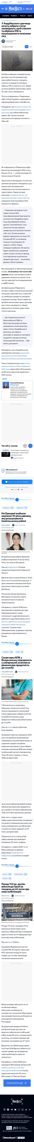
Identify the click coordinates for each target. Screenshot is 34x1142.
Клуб (30, 8)
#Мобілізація (19, 874)
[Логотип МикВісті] (15, 9)
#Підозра (6, 652)
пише (10, 727)
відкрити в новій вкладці (7, 530)
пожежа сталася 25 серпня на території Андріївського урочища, (16, 110)
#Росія (5, 874)
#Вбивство (20, 507)
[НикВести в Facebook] (8, 1110)
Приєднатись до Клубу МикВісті (18, 482)
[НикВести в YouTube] (15, 1110)
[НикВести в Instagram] (19, 1110)
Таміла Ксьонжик (20, 525)
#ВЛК (17, 652)
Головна (3, 20)
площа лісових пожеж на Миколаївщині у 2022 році (15, 366)
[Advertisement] (17, 146)
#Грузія (5, 878)
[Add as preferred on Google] (6, 8)
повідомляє (13, 567)
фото (30, 16)
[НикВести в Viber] (4, 1110)
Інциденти (14, 20)
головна (5, 16)
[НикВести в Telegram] (12, 1110)
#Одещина (6, 507)
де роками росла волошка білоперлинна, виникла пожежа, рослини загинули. (16, 356)
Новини (8, 20)
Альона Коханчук (11, 40)
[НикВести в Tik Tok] (22, 1110)
